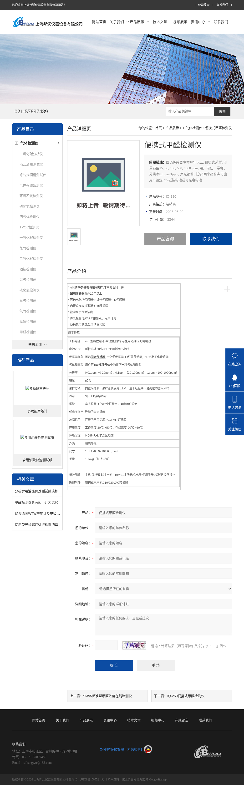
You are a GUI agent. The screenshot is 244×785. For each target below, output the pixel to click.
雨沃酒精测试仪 (31, 164)
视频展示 (180, 22)
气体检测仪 (194, 128)
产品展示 (137, 22)
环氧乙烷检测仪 (31, 196)
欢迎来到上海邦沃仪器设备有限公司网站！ (39, 5)
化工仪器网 (129, 779)
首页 (158, 128)
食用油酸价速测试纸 (37, 460)
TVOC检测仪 (29, 227)
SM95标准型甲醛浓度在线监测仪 (107, 696)
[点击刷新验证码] (134, 645)
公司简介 (203, 5)
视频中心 (157, 720)
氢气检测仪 (28, 300)
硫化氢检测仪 (30, 290)
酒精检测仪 (28, 269)
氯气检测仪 (28, 248)
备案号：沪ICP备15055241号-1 (88, 779)
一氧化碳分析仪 (31, 154)
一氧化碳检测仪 (31, 238)
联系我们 (222, 5)
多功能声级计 (37, 411)
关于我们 (117, 22)
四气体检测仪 (30, 217)
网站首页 (99, 22)
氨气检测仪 (28, 280)
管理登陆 (142, 779)
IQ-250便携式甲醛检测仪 (185, 696)
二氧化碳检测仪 (31, 259)
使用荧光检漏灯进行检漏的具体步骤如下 (45, 525)
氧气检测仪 (28, 311)
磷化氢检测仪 (30, 206)
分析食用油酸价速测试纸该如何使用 (41, 491)
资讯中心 (198, 22)
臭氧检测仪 (28, 321)
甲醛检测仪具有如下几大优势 (36, 502)
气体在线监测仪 (31, 185)
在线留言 (181, 720)
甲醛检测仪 (28, 332)
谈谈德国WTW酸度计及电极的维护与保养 (45, 513)
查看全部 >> (37, 344)
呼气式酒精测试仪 (33, 175)
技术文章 (160, 22)
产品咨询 (165, 239)
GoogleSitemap (158, 779)
